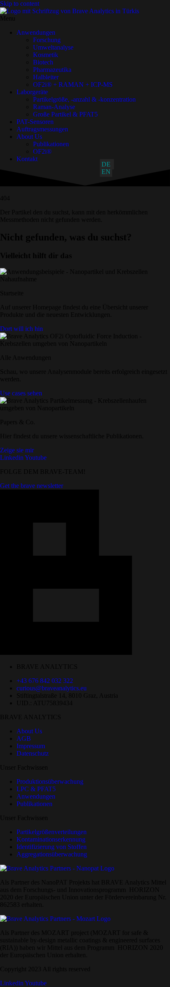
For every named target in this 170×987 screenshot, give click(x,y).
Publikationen (51, 143)
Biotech (43, 62)
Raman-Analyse (54, 106)
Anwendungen (36, 32)
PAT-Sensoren (35, 121)
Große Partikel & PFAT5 (65, 114)
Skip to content (19, 3)
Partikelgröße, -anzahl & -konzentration (84, 99)
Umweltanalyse (53, 47)
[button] (85, 18)
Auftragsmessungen (42, 129)
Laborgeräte (32, 91)
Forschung (47, 39)
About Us (29, 136)
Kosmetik (45, 54)
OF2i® (42, 151)
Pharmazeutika (52, 69)
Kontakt (27, 158)
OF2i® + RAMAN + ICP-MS (73, 84)
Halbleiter (46, 77)
